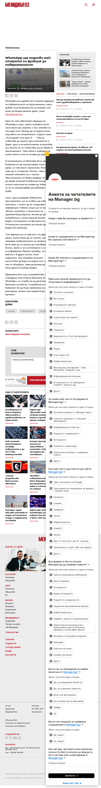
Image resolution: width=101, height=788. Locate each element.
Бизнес (9, 600)
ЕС (6, 595)
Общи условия (11, 720)
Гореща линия (13, 647)
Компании (9, 606)
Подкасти (10, 643)
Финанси (9, 603)
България (10, 574)
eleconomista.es (13, 114)
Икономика (10, 613)
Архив (8, 651)
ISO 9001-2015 (37, 709)
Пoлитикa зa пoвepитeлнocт (17, 723)
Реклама (35, 706)
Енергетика (10, 609)
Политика (9, 577)
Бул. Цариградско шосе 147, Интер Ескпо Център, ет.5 (22, 748)
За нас (8, 706)
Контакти (10, 655)
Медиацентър (11, 712)
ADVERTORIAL (65, 54)
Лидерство (10, 621)
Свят (8, 586)
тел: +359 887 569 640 (14, 752)
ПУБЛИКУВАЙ (38, 380)
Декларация (37, 712)
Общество (10, 580)
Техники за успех (12, 624)
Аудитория (10, 709)
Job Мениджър (11, 627)
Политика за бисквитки (15, 726)
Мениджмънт (12, 618)
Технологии (12, 48)
